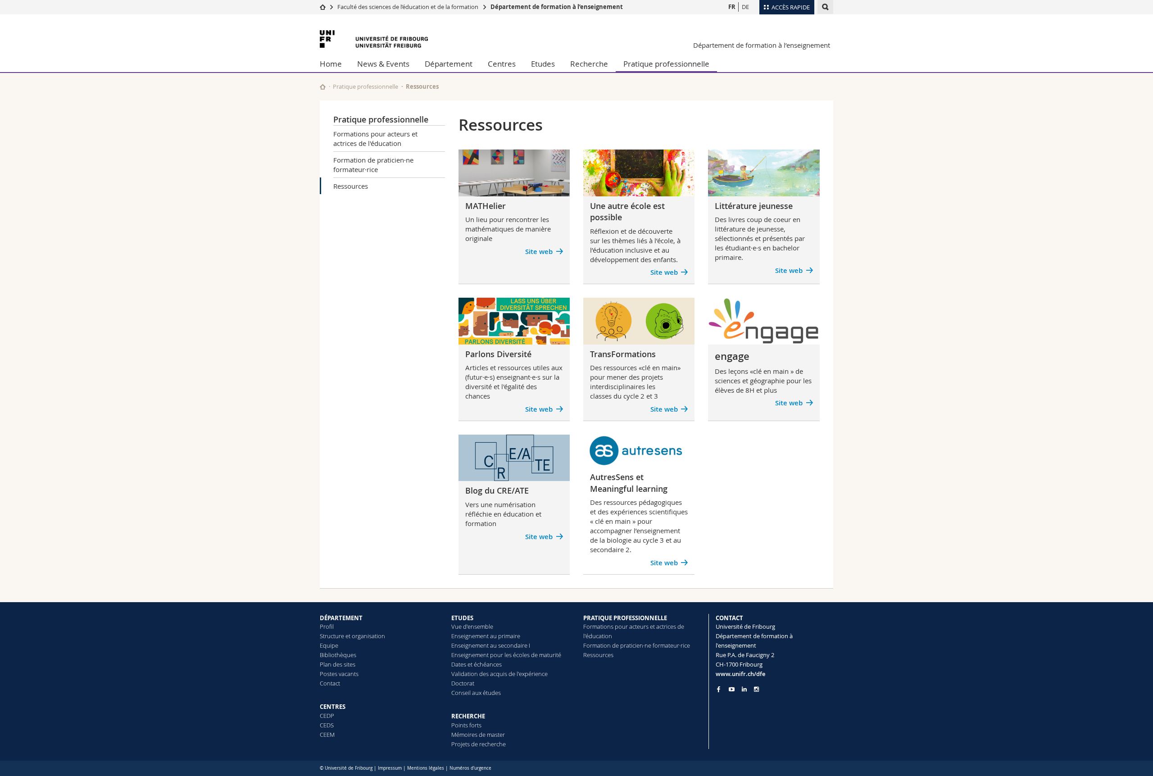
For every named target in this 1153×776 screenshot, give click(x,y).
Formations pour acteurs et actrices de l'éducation (375, 138)
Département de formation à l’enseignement (556, 7)
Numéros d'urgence (470, 768)
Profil (327, 626)
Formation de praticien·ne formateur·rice (373, 164)
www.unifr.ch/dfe (740, 674)
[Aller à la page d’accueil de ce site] (323, 86)
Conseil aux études (476, 693)
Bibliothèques (338, 655)
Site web (664, 562)
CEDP (327, 716)
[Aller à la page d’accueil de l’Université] (374, 39)
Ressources (350, 186)
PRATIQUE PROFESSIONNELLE (625, 618)
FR (731, 7)
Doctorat (462, 683)
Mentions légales (425, 768)
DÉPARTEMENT (341, 618)
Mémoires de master (478, 735)
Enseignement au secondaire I (490, 645)
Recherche (589, 64)
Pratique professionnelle (666, 64)
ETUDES (462, 618)
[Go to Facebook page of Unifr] (719, 689)
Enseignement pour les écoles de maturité (506, 655)
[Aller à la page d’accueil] (323, 7)
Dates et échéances (476, 664)
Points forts (466, 725)
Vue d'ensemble (472, 626)
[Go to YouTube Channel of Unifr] (732, 689)
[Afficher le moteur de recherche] (825, 7)
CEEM (327, 735)
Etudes (543, 64)
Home (331, 64)
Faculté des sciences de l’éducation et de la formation (407, 7)
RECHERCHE (468, 716)
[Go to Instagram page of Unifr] (756, 689)
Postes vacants (339, 674)
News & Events (383, 64)
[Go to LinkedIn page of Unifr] (744, 689)
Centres (502, 64)
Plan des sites (337, 664)
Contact (330, 683)
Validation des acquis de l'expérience (499, 674)
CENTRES (332, 707)
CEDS (327, 725)
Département (448, 64)
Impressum (390, 768)
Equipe (329, 645)
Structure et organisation (352, 636)
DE (745, 7)
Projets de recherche (478, 744)
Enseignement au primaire (485, 636)
